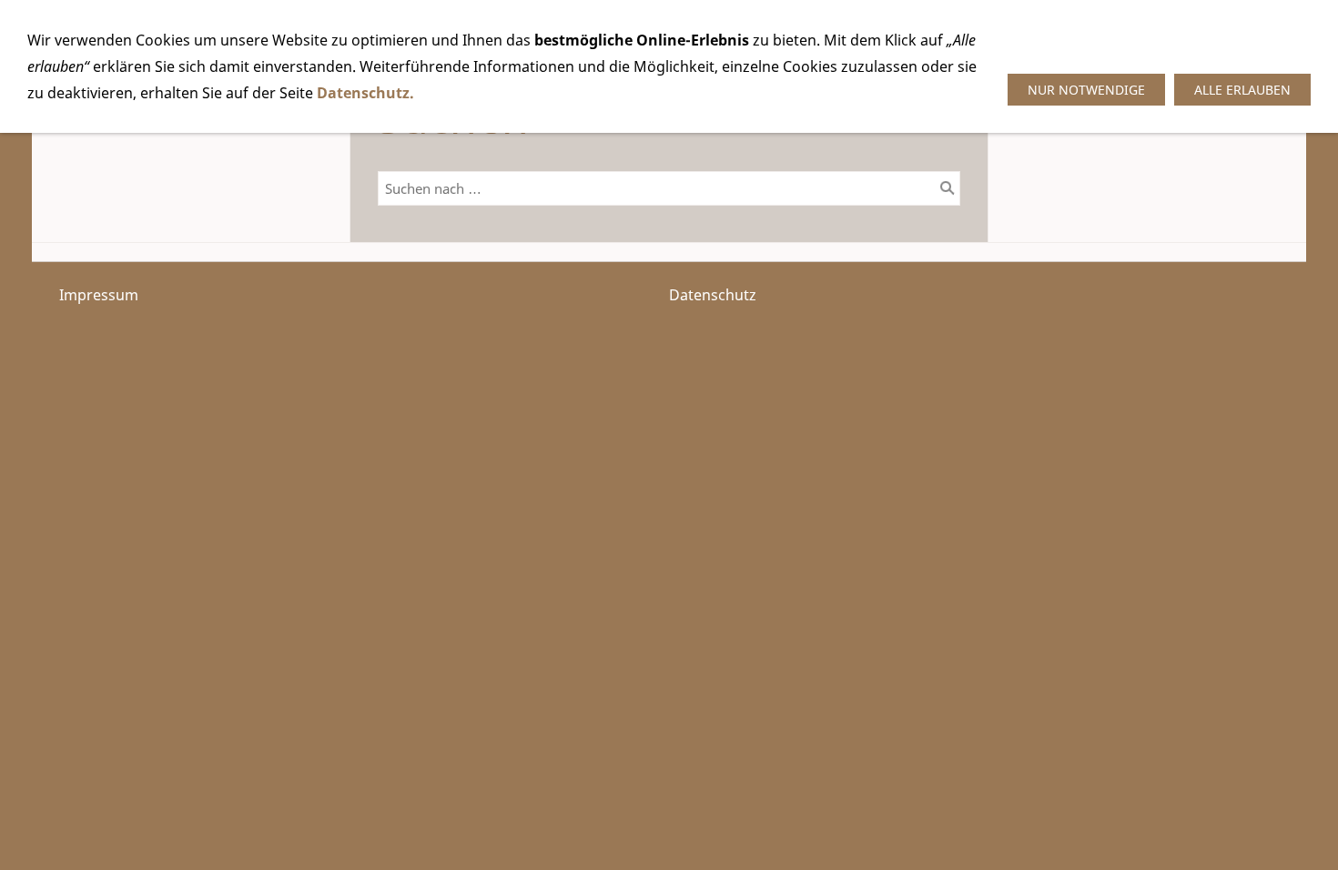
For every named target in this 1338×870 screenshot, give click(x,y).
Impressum (98, 295)
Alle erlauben (1242, 89)
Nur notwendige (1086, 89)
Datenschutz (712, 295)
